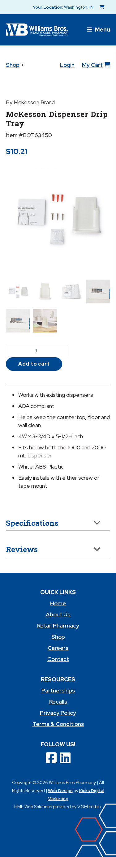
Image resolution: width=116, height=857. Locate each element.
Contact (58, 658)
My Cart (92, 64)
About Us (58, 614)
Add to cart (34, 364)
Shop (12, 64)
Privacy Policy (58, 712)
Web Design (60, 790)
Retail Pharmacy (58, 625)
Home (58, 603)
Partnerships (58, 690)
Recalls (58, 701)
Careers (58, 647)
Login (67, 64)
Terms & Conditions (58, 723)
